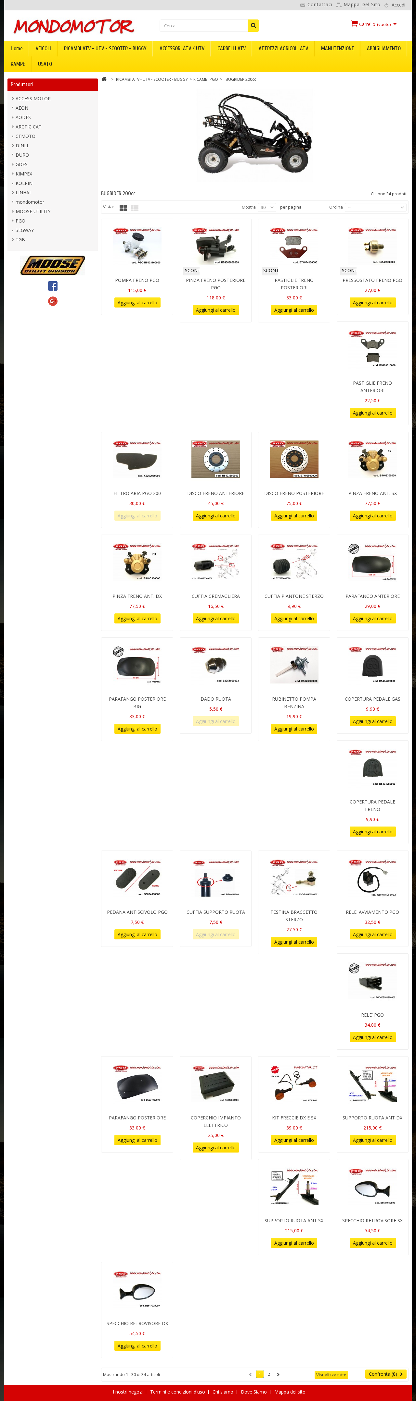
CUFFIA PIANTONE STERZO (294, 596)
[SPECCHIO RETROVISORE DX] (137, 1289)
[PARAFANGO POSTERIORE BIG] (137, 665)
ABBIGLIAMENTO (384, 48)
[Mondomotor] (74, 26)
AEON (22, 108)
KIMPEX (24, 174)
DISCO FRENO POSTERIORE (294, 493)
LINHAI (23, 192)
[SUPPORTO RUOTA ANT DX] (372, 1083)
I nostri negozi (128, 1392)
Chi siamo (224, 1392)
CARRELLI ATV (231, 48)
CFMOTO (25, 136)
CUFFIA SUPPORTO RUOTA (216, 912)
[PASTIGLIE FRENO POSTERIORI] (294, 246)
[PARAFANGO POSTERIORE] (137, 1083)
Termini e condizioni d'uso (178, 1392)
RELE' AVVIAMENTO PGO (372, 912)
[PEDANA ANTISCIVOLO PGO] (137, 878)
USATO (45, 64)
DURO (22, 155)
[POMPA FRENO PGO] (137, 246)
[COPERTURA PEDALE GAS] (372, 665)
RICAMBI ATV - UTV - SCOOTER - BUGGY (105, 48)
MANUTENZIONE (337, 48)
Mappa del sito (362, 4)
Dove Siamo (254, 1392)
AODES (23, 117)
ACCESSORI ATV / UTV (182, 48)
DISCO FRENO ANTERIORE (215, 493)
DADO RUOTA (216, 699)
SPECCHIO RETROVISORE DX (137, 1323)
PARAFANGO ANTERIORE (372, 596)
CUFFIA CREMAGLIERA (216, 596)
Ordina (336, 207)
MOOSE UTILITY (33, 211)
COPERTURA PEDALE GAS (372, 699)
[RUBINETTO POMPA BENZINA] (294, 665)
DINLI (22, 145)
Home (17, 48)
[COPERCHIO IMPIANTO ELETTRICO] (215, 1083)
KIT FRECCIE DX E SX (294, 1118)
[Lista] (134, 208)
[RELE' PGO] (372, 981)
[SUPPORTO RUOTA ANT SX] (294, 1186)
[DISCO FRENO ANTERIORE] (215, 459)
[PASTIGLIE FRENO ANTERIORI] (372, 349)
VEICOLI (43, 48)
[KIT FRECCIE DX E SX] (294, 1083)
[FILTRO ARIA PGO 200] (137, 459)
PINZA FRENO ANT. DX (137, 596)
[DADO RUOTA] (215, 665)
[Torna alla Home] (104, 80)
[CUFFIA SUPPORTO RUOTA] (215, 878)
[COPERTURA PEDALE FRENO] (372, 767)
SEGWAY (25, 230)
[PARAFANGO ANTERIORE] (372, 562)
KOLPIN (24, 183)
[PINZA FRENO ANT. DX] (137, 562)
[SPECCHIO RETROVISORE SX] (372, 1186)
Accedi (398, 5)
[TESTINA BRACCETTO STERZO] (294, 878)
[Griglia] (123, 208)
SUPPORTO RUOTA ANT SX (294, 1220)
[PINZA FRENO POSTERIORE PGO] (215, 246)
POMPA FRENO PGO (137, 280)
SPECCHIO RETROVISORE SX (372, 1220)
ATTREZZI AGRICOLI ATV (283, 48)
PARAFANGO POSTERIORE (137, 1118)
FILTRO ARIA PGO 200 (137, 493)
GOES (22, 164)
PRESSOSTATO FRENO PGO (372, 280)
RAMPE (18, 64)
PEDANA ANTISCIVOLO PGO (137, 912)
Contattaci (319, 4)
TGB (20, 239)
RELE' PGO (372, 1015)
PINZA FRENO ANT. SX (372, 493)
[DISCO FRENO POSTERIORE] (294, 459)
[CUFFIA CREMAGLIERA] (215, 562)
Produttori (22, 84)
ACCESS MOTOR (33, 98)
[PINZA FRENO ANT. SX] (372, 459)
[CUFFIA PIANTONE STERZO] (294, 562)
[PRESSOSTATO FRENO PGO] (372, 246)
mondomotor (30, 202)
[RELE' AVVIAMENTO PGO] (372, 878)
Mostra (249, 207)
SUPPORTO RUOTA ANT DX (372, 1118)
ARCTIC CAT (29, 127)
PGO (20, 221)
